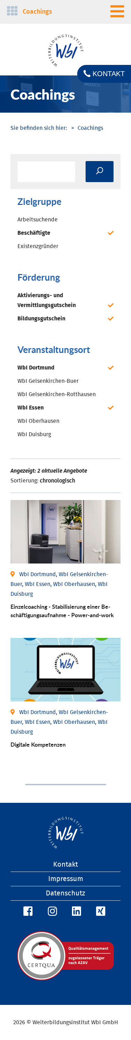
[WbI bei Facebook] (26, 911)
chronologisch (57, 481)
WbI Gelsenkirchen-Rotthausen (56, 394)
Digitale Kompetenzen (38, 744)
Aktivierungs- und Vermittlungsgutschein (46, 300)
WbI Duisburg (34, 434)
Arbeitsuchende (37, 219)
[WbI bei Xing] (99, 911)
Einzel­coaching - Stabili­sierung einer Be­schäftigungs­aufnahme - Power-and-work (62, 610)
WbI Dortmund (35, 368)
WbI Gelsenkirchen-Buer (48, 381)
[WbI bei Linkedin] (75, 911)
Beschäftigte (33, 233)
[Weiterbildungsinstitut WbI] (38, 128)
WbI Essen (30, 408)
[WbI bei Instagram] (51, 911)
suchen (100, 171)
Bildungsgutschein (41, 318)
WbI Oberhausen (38, 421)
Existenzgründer (37, 246)
